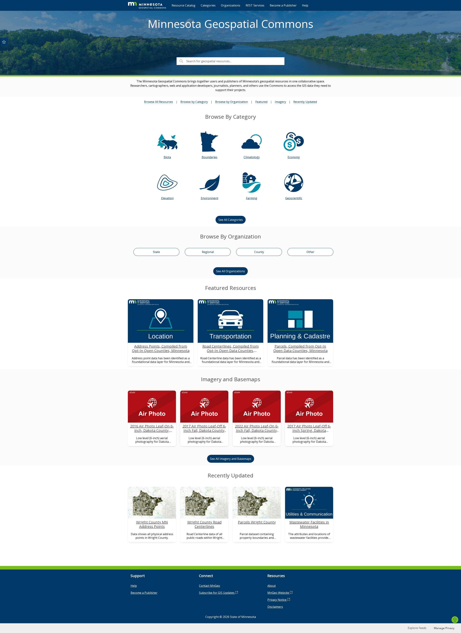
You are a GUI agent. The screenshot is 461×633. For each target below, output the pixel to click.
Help (305, 5)
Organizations (230, 5)
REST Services (255, 5)
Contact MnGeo (209, 586)
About (271, 586)
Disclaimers (275, 607)
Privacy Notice (277, 600)
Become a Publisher (283, 5)
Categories (208, 5)
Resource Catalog (183, 5)
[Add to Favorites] (4, 42)
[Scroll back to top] (454, 619)
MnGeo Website (278, 593)
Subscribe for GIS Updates (217, 593)
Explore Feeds (417, 628)
